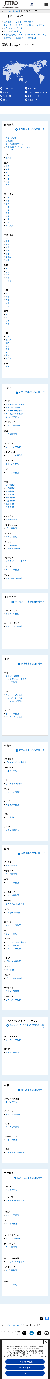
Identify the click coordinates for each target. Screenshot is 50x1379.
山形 (7, 179)
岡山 (7, 300)
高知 (7, 324)
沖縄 (7, 367)
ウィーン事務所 (12, 895)
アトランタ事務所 (13, 676)
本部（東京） (11, 138)
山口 (7, 306)
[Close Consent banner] (46, 1342)
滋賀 (7, 268)
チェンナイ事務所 (13, 407)
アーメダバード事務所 (15, 404)
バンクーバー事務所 (14, 717)
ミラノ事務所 (11, 865)
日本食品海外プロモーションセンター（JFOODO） (25, 35)
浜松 (7, 254)
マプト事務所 (11, 1270)
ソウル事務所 (11, 434)
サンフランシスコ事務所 (16, 679)
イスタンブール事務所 (15, 1152)
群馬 (7, 204)
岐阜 (7, 247)
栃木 (7, 201)
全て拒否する (25, 1367)
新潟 (7, 185)
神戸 (7, 275)
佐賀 (7, 343)
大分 (7, 352)
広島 (7, 303)
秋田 (7, 175)
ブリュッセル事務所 (14, 978)
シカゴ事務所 (11, 682)
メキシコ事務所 (12, 830)
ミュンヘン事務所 (13, 949)
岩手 (7, 169)
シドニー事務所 (12, 614)
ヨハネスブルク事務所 (15, 1262)
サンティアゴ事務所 (14, 784)
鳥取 (7, 293)
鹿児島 (8, 358)
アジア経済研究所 (11, 31)
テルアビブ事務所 (13, 1114)
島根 (7, 297)
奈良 (7, 278)
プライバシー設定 (25, 1361)
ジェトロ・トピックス (13, 25)
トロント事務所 (12, 714)
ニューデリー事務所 (14, 411)
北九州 (8, 340)
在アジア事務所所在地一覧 (32, 392)
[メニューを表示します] (46, 5)
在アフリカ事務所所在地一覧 (31, 1178)
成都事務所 (10, 491)
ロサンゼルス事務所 (14, 701)
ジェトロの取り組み (24, 22)
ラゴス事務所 (11, 1247)
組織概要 (7, 22)
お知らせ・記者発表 (35, 25)
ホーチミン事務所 (13, 548)
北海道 (8, 158)
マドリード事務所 (13, 925)
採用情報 (7, 38)
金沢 (7, 244)
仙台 (7, 172)
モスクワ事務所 (12, 1052)
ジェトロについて (13, 11)
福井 (7, 238)
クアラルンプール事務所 (16, 561)
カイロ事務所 (11, 1190)
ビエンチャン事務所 (14, 578)
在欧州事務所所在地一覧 (33, 853)
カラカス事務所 (12, 805)
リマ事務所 (10, 817)
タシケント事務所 (13, 1040)
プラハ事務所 (11, 934)
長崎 (7, 346)
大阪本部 (9, 141)
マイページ (37, 4)
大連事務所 (10, 494)
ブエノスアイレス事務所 (16, 762)
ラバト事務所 (11, 1285)
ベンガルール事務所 (14, 414)
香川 (7, 318)
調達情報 (19, 38)
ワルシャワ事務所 (13, 991)
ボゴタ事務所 (11, 771)
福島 (7, 182)
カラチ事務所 (11, 519)
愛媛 (7, 321)
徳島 (7, 315)
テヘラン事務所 (12, 1127)
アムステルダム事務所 (15, 904)
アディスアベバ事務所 (15, 1200)
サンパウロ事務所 (13, 792)
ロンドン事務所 (12, 883)
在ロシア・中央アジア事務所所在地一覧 (28, 1026)
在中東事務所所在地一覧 (33, 1090)
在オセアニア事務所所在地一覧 (30, 601)
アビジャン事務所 (13, 1238)
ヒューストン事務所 (14, 698)
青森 (7, 166)
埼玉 (7, 207)
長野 (7, 222)
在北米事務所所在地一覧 (33, 663)
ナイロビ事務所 (12, 1215)
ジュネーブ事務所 (13, 913)
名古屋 (8, 257)
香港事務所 (10, 507)
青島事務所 (10, 498)
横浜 (7, 216)
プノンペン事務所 (13, 447)
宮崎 (7, 355)
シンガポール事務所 (14, 455)
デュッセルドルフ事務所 (16, 942)
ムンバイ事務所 (12, 417)
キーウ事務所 (11, 874)
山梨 (7, 219)
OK (25, 1373)
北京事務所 (10, 504)
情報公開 (32, 38)
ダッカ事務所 (11, 528)
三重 (7, 260)
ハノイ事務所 (11, 545)
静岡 (7, 251)
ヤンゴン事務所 (12, 570)
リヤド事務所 (11, 1140)
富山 (7, 241)
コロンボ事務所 (12, 464)
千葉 (7, 210)
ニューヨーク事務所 (14, 695)
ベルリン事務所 (12, 945)
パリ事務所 (10, 970)
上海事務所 (10, 488)
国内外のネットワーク (13, 28)
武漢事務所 (10, 501)
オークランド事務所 (14, 626)
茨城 (7, 197)
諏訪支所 (9, 225)
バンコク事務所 (12, 473)
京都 (7, 271)
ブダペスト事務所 (13, 961)
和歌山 (8, 281)
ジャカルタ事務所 (13, 425)
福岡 (7, 337)
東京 (7, 213)
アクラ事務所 (11, 1224)
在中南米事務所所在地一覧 (32, 750)
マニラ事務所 (11, 537)
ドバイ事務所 (11, 1102)
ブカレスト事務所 (13, 1000)
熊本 (7, 349)
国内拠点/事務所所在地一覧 (31, 129)
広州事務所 (10, 485)
